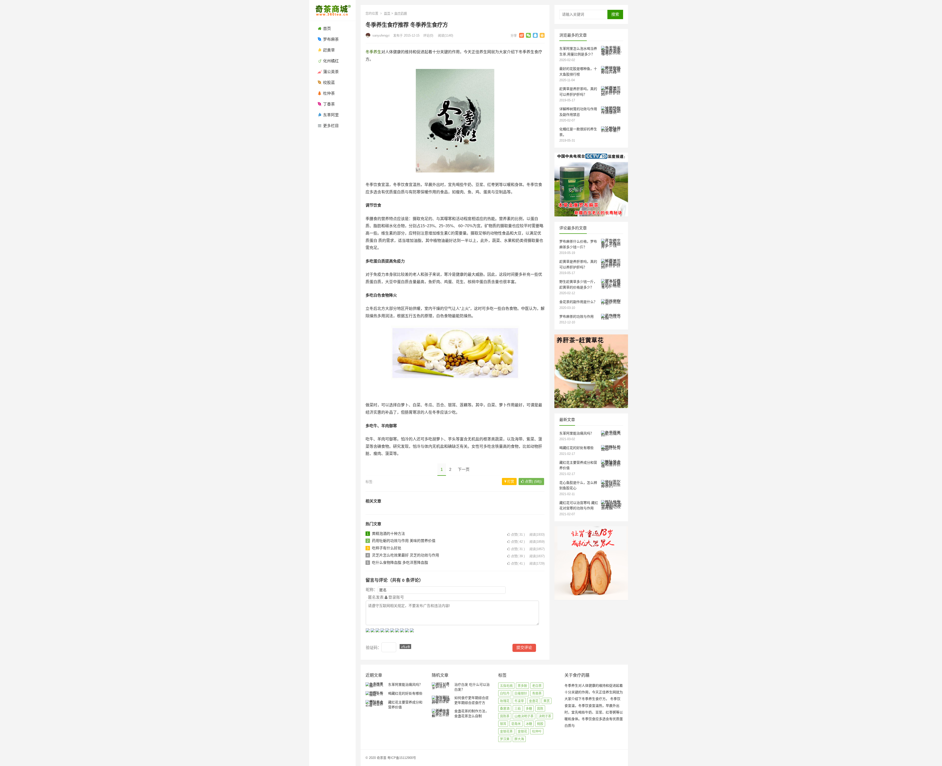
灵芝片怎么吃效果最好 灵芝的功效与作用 (405, 555)
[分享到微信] (528, 35)
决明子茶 (544, 716)
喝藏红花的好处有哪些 (576, 448)
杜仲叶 (537, 731)
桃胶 (540, 724)
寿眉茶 (537, 693)
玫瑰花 (505, 701)
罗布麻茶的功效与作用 (576, 316)
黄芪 (546, 701)
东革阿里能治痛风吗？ (576, 433)
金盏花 (533, 701)
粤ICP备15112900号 (401, 758)
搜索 (615, 14)
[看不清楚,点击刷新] (405, 646)
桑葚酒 (505, 708)
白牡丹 (505, 693)
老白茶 (537, 685)
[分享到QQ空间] (542, 35)
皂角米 (516, 724)
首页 (387, 13)
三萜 (517, 708)
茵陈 (540, 708)
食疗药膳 (400, 13)
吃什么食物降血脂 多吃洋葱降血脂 (400, 562)
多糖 (529, 708)
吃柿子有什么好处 (386, 548)
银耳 (503, 724)
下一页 (464, 469)
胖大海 (519, 739)
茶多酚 (522, 685)
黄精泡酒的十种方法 (388, 533)
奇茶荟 (381, 758)
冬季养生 (373, 52)
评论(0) (428, 35)
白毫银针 (520, 693)
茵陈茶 (505, 716)
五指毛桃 (506, 685)
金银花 (522, 731)
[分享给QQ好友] (535, 35)
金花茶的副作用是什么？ (578, 302)
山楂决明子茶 (524, 716)
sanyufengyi (380, 35)
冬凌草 (519, 701)
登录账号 (395, 597)
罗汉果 (505, 739)
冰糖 (529, 724)
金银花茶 (506, 731)
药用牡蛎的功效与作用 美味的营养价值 (403, 541)
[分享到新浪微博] (521, 35)
